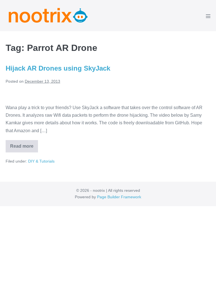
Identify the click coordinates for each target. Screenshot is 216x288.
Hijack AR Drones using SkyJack (58, 68)
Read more (24, 148)
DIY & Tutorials (41, 161)
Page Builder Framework (119, 197)
